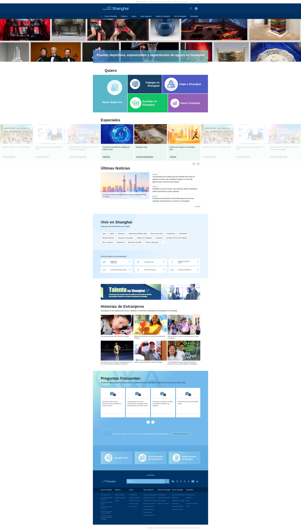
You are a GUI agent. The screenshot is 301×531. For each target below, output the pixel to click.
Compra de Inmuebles (125, 238)
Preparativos (170, 233)
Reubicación (175, 497)
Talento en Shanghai (163, 16)
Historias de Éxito (147, 512)
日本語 (150, 1)
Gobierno (124, 16)
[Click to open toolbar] (191, 8)
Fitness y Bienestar (152, 242)
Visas (104, 233)
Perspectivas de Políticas (149, 503)
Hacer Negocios (146, 16)
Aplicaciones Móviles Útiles (137, 233)
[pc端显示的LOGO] (115, 8)
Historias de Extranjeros (139, 308)
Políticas (117, 500)
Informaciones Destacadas (150, 494)
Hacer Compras (107, 242)
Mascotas (121, 233)
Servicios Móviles (108, 238)
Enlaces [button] (130, 481)
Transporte (159, 238)
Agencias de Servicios (148, 509)
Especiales (110, 120)
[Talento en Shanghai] (150, 292)
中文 (139, 1)
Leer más (197, 206)
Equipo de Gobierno (120, 494)
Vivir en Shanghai (180, 16)
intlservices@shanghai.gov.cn (181, 434)
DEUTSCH (162, 1)
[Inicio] (101, 16)
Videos (187, 500)
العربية (191, 1)
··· (163, 242)
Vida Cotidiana (175, 503)
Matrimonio (120, 242)
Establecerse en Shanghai (178, 500)
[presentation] (193, 163)
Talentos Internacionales (164, 497)
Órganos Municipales (120, 497)
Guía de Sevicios (162, 494)
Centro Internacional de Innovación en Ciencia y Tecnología (107, 517)
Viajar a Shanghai (133, 503)
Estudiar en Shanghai (134, 500)
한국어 (155, 1)
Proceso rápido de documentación (114, 256)
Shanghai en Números (148, 497)
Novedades (194, 16)
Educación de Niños (135, 242)
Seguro (112, 233)
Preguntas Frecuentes (143, 380)
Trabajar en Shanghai (134, 497)
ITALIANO (197, 1)
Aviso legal (149, 527)
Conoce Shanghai (111, 16)
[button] (143, 174)
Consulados (183, 233)
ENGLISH (145, 1)
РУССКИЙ (185, 1)
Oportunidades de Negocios (150, 500)
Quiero (134, 16)
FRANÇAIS (169, 1)
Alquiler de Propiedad (144, 238)
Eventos (188, 506)
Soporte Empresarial (148, 506)
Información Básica (105, 494)
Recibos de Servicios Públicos (176, 238)
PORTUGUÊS (177, 1)
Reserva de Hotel (157, 233)
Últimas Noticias (115, 168)
